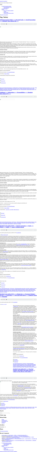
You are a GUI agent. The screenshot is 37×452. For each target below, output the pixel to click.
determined (1, 88)
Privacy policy (6, 12)
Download (2, 213)
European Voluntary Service (29, 340)
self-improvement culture (30, 89)
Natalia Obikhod (6, 73)
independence (19, 222)
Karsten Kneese (5, 401)
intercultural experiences (7, 290)
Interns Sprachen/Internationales (5, 87)
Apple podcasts (3, 82)
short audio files (5, 251)
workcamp (19, 323)
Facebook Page (3, 269)
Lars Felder (11, 209)
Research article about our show (9, 13)
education (7, 289)
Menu (1, 4)
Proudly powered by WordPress (12, 451)
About (3, 9)
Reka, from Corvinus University (26, 265)
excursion (26, 289)
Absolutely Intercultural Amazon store (19, 348)
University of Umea (28, 387)
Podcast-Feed (3, 215)
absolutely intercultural (26, 87)
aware (31, 87)
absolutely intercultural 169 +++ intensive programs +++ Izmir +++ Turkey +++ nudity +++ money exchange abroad (16, 226)
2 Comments (4, 408)
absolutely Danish (4, 8)
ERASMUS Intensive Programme (19, 289)
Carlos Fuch (7, 209)
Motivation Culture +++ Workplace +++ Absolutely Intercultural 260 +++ (18, 436)
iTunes (3, 419)
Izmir (16, 290)
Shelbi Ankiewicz (16, 209)
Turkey (5, 90)
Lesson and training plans (8, 7)
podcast (22, 87)
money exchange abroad (26, 290)
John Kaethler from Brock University (27, 311)
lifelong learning (20, 290)
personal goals (5, 89)
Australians (31, 288)
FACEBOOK (18, 232)
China (33, 87)
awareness (23, 407)
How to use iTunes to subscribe (8, 10)
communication (29, 407)
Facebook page (8, 276)
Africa (25, 364)
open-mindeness (28, 366)
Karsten (1, 407)
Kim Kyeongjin (29, 88)
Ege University (11, 289)
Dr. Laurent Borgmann (11, 72)
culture (36, 87)
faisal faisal (15, 88)
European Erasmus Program (4, 259)
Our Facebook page (5, 421)
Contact (5, 11)
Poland (12, 89)
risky (19, 89)
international (13, 290)
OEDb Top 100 (4, 420)
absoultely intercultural (20, 364)
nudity (32, 290)
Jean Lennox (16, 395)
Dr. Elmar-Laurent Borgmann (8, 88)
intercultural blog (23, 243)
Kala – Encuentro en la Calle (30, 320)
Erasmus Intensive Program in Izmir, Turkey (23, 244)
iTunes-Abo (3, 286)
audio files (27, 288)
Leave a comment (9, 90)
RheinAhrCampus (16, 89)
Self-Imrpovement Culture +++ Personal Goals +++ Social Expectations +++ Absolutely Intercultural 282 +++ (17, 20)
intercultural (25, 88)
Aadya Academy (4, 435)
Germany (21, 88)
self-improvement (23, 89)
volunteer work (15, 306)
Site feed (3, 422)
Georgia (18, 88)
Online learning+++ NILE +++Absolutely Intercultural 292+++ (18, 435)
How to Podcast (6, 444)
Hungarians (2, 290)
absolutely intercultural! (3, 1)
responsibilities (5, 223)
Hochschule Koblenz (31, 289)
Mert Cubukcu (19, 390)
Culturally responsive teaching (6, 6)
